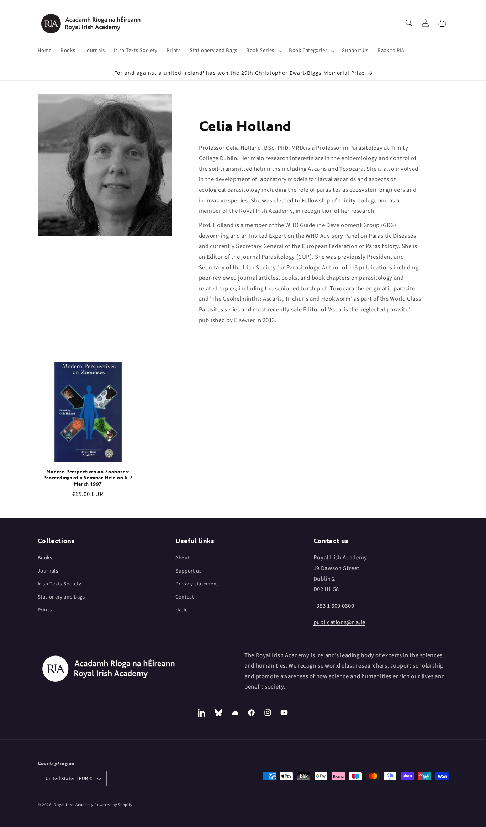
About (182, 558)
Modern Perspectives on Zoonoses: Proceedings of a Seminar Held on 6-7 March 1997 (88, 478)
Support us (188, 571)
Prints (45, 609)
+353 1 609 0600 (333, 606)
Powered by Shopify (113, 805)
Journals (48, 571)
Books (45, 558)
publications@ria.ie (339, 622)
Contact (184, 597)
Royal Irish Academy (73, 805)
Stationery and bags (61, 597)
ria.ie (181, 609)
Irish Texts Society (59, 584)
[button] (263, 51)
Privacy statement (196, 584)
